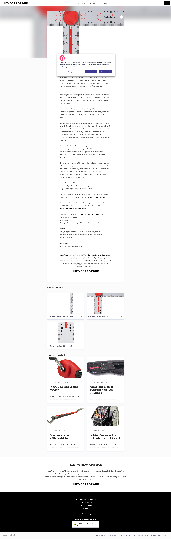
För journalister (143, 535)
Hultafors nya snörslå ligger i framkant (64, 388)
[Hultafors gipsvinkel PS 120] (105, 303)
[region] (86, 65)
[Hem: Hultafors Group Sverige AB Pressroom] (14, 3)
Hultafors (70, 258)
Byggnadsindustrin (66, 237)
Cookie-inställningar (66, 72)
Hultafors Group (65, 255)
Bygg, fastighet (65, 232)
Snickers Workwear (94, 255)
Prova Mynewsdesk (128, 535)
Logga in (166, 535)
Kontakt (105, 3)
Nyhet (69, 246)
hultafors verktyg (77, 246)
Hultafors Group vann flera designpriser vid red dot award (105, 436)
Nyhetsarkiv (81, 3)
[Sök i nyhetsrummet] (160, 3)
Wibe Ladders (106, 255)
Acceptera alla (105, 72)
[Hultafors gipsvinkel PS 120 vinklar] (65, 303)
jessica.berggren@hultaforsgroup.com (73, 209)
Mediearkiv (94, 3)
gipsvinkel (63, 246)
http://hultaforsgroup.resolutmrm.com (91, 214)
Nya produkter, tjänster (92, 232)
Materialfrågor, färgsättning (92, 235)
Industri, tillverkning (77, 232)
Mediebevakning (99, 535)
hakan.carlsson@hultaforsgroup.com (92, 197)
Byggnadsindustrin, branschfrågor (71, 235)
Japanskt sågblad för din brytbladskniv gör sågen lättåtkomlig (101, 390)
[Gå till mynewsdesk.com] (9, 535)
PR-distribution (113, 535)
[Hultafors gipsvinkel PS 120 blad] (65, 332)
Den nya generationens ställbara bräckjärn (61, 436)
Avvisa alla (91, 72)
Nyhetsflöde (155, 535)
